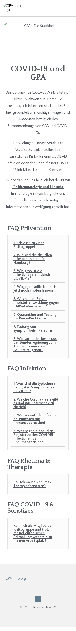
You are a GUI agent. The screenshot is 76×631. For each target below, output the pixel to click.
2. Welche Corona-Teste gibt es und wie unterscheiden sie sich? (35, 403)
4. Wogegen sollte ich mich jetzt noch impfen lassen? (34, 289)
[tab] (38, 245)
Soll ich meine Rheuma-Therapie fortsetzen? (32, 484)
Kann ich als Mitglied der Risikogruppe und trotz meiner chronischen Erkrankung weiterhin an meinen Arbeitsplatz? (33, 533)
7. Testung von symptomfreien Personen (33, 329)
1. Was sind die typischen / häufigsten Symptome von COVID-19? (34, 387)
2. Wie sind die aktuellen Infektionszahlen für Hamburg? (32, 259)
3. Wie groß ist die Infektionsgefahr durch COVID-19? (31, 274)
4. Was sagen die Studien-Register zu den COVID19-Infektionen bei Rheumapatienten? (34, 436)
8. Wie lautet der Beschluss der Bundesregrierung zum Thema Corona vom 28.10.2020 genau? (35, 344)
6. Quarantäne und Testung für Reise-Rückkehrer (35, 316)
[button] (68, 8)
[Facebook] (38, 599)
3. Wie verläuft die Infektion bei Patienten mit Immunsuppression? (35, 419)
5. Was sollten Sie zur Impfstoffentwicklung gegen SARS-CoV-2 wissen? (36, 302)
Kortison (55, 170)
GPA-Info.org (16, 579)
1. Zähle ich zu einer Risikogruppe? (28, 245)
